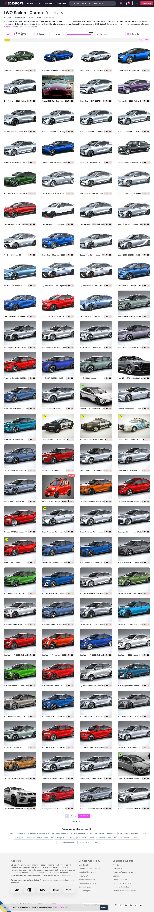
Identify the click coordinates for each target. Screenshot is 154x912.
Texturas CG (83, 876)
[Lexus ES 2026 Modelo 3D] (96, 303)
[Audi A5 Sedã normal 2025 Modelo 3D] (96, 579)
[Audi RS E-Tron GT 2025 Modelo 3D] (134, 703)
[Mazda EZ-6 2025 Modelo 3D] (58, 764)
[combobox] (111, 34)
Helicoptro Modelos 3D (107, 838)
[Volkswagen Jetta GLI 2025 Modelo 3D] (20, 610)
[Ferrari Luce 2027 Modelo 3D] (134, 56)
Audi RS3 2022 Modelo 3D (52, 686)
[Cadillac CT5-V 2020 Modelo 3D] (20, 641)
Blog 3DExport (85, 887)
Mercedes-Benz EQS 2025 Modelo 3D (94, 809)
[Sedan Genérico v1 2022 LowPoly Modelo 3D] (58, 518)
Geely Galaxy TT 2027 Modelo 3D (92, 70)
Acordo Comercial (120, 879)
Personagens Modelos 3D (39, 833)
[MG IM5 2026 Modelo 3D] (20, 272)
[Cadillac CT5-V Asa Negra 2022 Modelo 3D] (134, 610)
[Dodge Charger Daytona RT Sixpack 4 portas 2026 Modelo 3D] (58, 149)
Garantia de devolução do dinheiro (126, 891)
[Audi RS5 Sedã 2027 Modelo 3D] (20, 179)
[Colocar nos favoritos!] (33, 65)
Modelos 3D (84, 865)
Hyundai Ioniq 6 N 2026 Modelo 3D (55, 224)
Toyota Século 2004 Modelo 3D (130, 163)
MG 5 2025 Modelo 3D (12, 255)
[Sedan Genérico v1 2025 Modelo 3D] (134, 395)
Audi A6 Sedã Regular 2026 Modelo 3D (56, 347)
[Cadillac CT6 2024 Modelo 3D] (134, 733)
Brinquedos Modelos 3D (65, 838)
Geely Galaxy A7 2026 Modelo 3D (16, 316)
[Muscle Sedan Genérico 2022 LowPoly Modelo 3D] (20, 549)
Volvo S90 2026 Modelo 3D (90, 347)
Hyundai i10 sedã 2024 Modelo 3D (93, 686)
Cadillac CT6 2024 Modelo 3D (129, 747)
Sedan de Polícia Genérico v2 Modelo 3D (95, 440)
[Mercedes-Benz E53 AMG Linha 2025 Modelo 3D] (134, 795)
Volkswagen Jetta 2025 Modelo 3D (55, 624)
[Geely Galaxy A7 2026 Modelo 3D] (20, 303)
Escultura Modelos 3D (17, 833)
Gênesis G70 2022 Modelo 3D (15, 532)
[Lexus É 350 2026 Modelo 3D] (134, 241)
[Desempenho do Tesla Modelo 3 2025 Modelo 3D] (58, 795)
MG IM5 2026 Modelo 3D (13, 286)
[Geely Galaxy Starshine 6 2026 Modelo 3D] (58, 241)
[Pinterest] (126, 905)
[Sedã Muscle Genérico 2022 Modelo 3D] (58, 549)
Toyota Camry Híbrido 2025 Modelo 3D (94, 778)
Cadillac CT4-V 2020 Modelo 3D (92, 655)
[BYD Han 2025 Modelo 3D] (58, 395)
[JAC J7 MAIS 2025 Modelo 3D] (58, 303)
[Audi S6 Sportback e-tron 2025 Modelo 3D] (134, 672)
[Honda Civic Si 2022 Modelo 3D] (96, 487)
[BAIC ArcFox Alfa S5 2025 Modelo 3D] (96, 610)
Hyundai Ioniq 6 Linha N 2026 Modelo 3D (19, 224)
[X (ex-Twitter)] (121, 905)
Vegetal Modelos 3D (24, 838)
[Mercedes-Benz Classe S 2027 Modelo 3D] (96, 118)
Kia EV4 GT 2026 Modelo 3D (52, 378)
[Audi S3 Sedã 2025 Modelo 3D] (58, 703)
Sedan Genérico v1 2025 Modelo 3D (131, 409)
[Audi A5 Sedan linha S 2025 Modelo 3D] (58, 579)
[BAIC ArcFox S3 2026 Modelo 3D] (20, 87)
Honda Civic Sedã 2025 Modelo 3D (93, 747)
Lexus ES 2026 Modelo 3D (90, 316)
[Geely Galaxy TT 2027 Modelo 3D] (96, 56)
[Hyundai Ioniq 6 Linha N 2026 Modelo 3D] (20, 210)
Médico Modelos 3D (86, 838)
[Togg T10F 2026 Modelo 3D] (96, 149)
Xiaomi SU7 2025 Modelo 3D (14, 440)
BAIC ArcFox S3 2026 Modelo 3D (16, 101)
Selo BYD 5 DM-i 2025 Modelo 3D (130, 286)
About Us (16, 860)
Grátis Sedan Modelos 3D (21, 34)
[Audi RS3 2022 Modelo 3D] (58, 672)
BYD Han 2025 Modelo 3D (51, 409)
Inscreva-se (146, 3)
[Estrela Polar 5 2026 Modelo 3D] (96, 241)
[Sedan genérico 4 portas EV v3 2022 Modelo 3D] (134, 518)
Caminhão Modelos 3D (67, 842)
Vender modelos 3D (87, 879)
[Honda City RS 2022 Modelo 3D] (134, 487)
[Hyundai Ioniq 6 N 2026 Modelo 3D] (58, 210)
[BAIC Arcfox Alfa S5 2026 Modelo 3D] (20, 118)
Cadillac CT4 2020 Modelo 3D (129, 655)
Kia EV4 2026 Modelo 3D (89, 378)
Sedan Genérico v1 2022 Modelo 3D (93, 532)
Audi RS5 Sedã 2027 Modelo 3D (16, 193)
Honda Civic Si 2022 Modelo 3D (92, 501)
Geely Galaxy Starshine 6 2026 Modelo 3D (58, 255)
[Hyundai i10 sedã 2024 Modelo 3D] (96, 672)
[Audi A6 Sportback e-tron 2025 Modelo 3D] (20, 703)
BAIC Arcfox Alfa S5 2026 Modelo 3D (17, 132)
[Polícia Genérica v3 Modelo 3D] (58, 426)
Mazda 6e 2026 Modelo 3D (52, 470)
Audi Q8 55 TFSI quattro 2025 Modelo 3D (133, 378)
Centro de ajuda (119, 868)
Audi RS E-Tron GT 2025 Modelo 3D (131, 717)
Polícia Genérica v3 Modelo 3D (53, 440)
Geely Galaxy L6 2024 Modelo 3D (92, 470)
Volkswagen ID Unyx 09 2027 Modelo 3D (57, 70)
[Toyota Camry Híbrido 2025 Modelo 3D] (96, 764)
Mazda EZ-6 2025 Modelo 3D (53, 778)
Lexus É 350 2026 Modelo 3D (129, 255)
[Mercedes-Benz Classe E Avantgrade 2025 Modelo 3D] (134, 303)
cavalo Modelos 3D (80, 833)
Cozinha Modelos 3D (61, 833)
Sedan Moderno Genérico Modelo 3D (93, 409)
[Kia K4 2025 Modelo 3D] (20, 733)
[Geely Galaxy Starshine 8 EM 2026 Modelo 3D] (20, 395)
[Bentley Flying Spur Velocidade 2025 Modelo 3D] (134, 579)
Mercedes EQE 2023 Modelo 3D (130, 778)
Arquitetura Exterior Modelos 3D (103, 833)
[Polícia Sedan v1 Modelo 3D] (134, 426)
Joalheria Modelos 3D (44, 838)
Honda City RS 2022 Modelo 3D (130, 501)
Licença (116, 876)
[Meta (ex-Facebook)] (131, 905)
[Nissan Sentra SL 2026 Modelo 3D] (58, 179)
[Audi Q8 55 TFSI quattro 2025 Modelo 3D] (134, 364)
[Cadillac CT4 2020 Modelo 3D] (134, 641)
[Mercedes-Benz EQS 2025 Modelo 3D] (96, 795)
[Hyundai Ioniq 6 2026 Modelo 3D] (96, 210)
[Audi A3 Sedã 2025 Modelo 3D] (58, 733)
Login (136, 3)
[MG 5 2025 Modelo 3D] (20, 241)
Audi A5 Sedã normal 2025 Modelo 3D (94, 593)
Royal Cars (10, 26)
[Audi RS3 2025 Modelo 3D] (20, 579)
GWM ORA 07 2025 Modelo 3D (129, 470)
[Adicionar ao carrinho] (28, 65)
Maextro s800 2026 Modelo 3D (129, 101)
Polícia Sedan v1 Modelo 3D (128, 440)
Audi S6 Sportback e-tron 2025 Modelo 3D (134, 686)
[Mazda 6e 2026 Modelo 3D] (58, 456)
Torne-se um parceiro (87, 883)
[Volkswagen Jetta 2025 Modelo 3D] (58, 610)
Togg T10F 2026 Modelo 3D (90, 163)
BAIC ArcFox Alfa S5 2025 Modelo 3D (94, 624)
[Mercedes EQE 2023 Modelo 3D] (134, 764)
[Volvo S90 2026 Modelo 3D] (96, 333)
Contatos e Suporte (123, 860)
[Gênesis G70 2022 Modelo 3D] (20, 518)
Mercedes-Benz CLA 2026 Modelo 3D (18, 378)
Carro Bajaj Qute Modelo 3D (52, 501)
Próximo (82, 816)
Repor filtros (144, 40)
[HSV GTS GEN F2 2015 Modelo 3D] (20, 795)
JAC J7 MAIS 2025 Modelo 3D (53, 316)
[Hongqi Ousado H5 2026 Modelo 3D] (134, 179)
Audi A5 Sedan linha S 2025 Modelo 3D (56, 593)
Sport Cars (23, 26)
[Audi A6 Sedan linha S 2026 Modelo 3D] (20, 333)
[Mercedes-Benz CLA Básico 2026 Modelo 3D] (96, 179)
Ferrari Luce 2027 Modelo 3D (128, 70)
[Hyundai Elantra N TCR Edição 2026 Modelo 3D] (58, 272)
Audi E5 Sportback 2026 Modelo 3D (131, 347)
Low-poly (57, 34)
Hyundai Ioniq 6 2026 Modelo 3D (92, 224)
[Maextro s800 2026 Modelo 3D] (134, 87)
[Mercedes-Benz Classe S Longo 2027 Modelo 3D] (58, 118)
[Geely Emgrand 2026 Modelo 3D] (134, 210)
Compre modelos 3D (89, 860)
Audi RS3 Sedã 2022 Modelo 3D (16, 686)
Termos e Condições (121, 887)
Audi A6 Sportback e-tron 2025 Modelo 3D (20, 717)
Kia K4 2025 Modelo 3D (13, 747)
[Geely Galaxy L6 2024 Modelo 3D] (96, 456)
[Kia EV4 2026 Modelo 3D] (96, 364)
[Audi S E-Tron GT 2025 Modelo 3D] (96, 703)
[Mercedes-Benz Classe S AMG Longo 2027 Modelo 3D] (134, 118)
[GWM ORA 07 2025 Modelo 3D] (134, 456)
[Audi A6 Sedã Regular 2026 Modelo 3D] (58, 333)
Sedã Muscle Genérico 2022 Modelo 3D (57, 563)
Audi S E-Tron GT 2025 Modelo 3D (93, 717)
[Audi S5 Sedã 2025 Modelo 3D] (96, 549)
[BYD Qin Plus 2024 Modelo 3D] (20, 456)
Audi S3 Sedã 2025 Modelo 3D (53, 717)
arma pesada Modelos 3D (129, 838)
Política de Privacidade (122, 883)
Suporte (116, 865)
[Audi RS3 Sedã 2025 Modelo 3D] (134, 549)
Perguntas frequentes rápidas (124, 872)
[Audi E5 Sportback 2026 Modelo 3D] (134, 333)
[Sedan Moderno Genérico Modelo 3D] (96, 395)
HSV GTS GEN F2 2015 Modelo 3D (16, 809)
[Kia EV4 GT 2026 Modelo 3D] (58, 364)
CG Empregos (84, 891)
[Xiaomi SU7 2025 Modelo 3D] (20, 426)
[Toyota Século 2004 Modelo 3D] (134, 149)
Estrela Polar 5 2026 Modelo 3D (92, 255)
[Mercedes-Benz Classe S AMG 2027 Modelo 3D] (20, 149)
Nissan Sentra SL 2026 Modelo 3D (55, 193)
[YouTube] (140, 905)
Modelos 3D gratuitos (87, 872)
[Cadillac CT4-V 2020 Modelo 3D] (96, 641)
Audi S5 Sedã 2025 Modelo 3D (91, 563)
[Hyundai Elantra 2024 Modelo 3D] (96, 272)
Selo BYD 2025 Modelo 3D (14, 501)
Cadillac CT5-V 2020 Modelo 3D (16, 655)
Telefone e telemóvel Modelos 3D (133, 833)
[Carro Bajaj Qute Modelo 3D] (58, 487)
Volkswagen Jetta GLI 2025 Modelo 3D (18, 624)
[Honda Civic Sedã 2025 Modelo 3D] (96, 733)
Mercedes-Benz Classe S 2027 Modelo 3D (96, 132)
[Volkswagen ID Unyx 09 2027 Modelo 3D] (58, 56)
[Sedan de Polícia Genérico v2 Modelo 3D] (96, 426)
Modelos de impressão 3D (89, 868)
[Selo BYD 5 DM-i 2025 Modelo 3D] (134, 272)
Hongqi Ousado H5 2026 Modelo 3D (131, 193)
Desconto (42, 34)
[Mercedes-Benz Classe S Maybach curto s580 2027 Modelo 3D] (20, 56)
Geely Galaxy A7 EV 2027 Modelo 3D (93, 101)
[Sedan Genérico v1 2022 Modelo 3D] (96, 518)
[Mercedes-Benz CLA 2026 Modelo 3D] (20, 364)
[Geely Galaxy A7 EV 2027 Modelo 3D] (96, 87)
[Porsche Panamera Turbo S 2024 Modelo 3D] (20, 764)
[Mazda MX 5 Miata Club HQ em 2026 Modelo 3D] (58, 87)
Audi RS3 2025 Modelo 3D (14, 593)
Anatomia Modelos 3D (88, 842)
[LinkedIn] (135, 905)
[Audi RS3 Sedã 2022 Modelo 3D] (20, 672)
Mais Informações (60, 907)
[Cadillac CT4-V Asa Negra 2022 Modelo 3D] (58, 641)
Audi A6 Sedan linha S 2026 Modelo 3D (18, 347)
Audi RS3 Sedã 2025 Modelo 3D (130, 563)
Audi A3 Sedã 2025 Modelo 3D (53, 747)
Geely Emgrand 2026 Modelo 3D (130, 224)
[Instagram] (116, 905)
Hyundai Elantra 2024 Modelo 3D (92, 286)
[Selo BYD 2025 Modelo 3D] (20, 487)
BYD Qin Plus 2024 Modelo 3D (15, 470)
